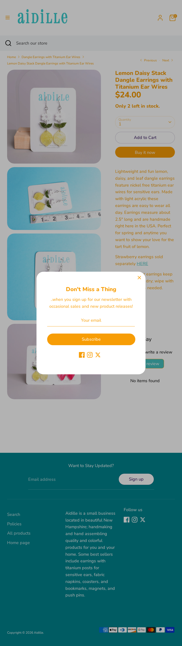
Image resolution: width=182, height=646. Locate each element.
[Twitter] (98, 355)
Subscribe (91, 339)
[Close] (139, 278)
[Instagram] (90, 355)
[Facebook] (82, 355)
